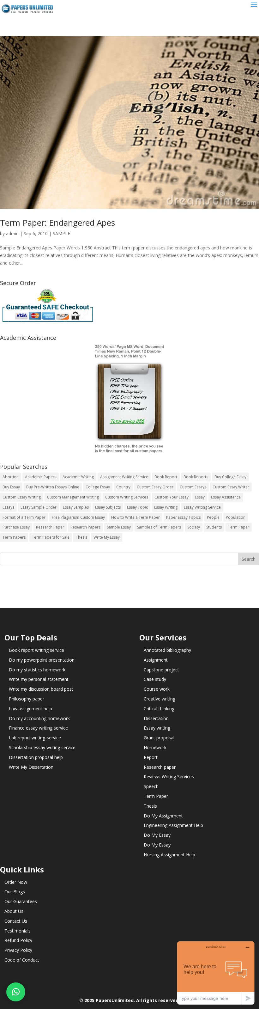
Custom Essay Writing (22, 497)
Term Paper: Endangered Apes (57, 222)
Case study (155, 679)
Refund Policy (18, 940)
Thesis (81, 537)
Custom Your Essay (171, 497)
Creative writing (159, 699)
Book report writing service (36, 650)
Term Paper (238, 527)
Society (193, 527)
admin (12, 233)
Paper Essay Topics (183, 517)
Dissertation (156, 718)
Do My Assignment (163, 816)
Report (151, 757)
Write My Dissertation (31, 767)
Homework (155, 747)
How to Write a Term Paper (135, 517)
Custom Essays (193, 487)
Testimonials (17, 931)
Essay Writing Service (202, 507)
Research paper (160, 767)
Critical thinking (159, 709)
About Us (13, 911)
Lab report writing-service (35, 738)
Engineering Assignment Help (173, 825)
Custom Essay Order (155, 487)
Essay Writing (166, 507)
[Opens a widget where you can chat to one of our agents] (216, 973)
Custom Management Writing (73, 497)
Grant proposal (159, 738)
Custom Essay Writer (231, 487)
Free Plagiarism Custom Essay (78, 517)
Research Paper (50, 527)
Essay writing (157, 728)
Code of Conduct (21, 960)
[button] (15, 991)
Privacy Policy (18, 950)
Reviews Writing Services (169, 777)
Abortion (11, 477)
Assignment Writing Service (124, 477)
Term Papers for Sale (50, 537)
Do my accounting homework (39, 718)
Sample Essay (119, 527)
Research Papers (85, 527)
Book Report (165, 477)
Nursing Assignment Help (169, 855)
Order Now (15, 882)
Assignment (156, 660)
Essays (8, 507)
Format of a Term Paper (24, 517)
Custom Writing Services (126, 497)
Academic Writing (78, 477)
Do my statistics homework (37, 670)
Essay (200, 497)
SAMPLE (61, 233)
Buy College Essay (230, 477)
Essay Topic (137, 507)
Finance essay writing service (38, 728)
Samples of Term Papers (159, 527)
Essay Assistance (226, 497)
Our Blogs (14, 892)
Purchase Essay (16, 527)
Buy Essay (11, 487)
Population (235, 517)
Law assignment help (30, 709)
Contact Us (15, 921)
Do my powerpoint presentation (42, 660)
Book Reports (196, 477)
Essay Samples (76, 507)
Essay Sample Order (39, 507)
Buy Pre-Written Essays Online (52, 487)
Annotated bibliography (167, 650)
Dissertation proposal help (36, 757)
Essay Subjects (108, 507)
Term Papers (14, 537)
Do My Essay (157, 835)
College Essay (98, 487)
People (213, 517)
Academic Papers (40, 477)
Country (123, 487)
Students (214, 527)
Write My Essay (106, 537)
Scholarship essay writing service (42, 747)
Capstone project (161, 670)
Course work (157, 689)
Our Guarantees (20, 901)
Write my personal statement (39, 679)
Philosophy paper (26, 699)
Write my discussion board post (41, 689)
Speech (151, 786)
